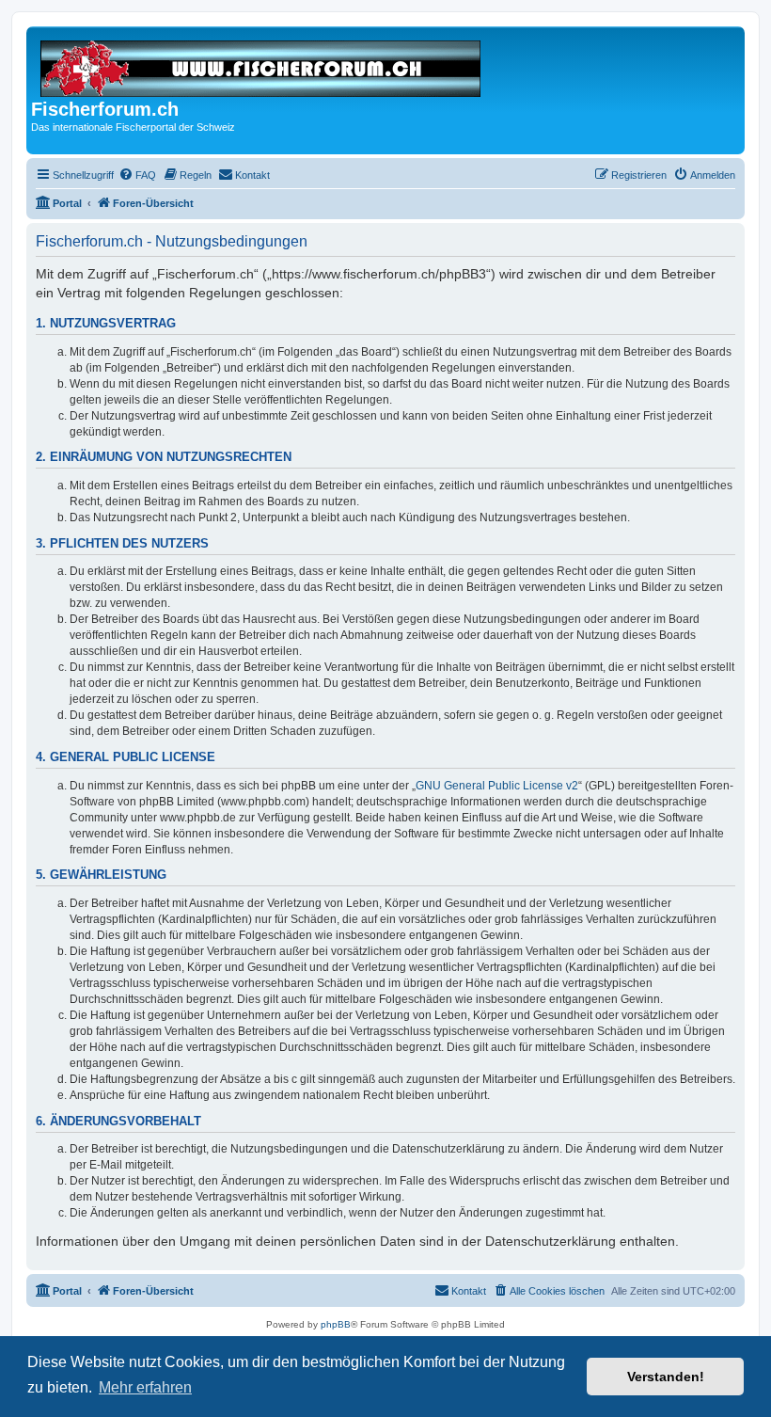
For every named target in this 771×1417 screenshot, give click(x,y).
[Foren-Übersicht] (262, 65)
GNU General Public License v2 (497, 785)
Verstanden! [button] (665, 1376)
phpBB (336, 1324)
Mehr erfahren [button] (145, 1387)
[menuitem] (137, 175)
